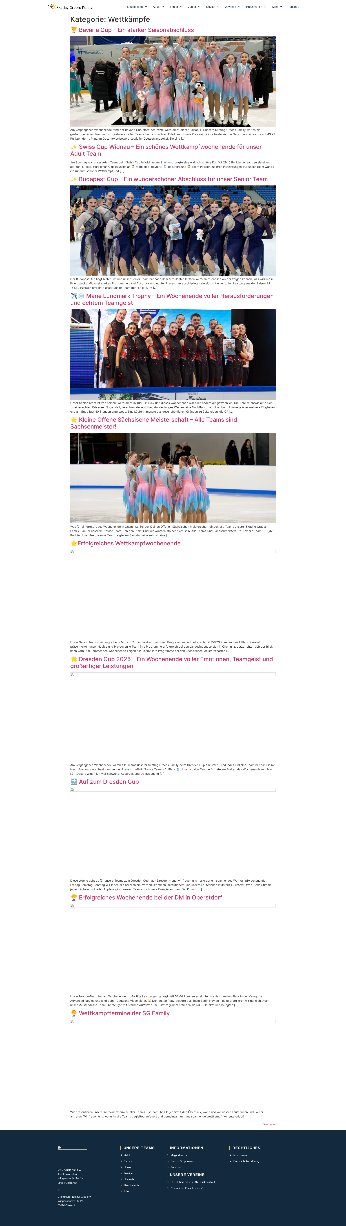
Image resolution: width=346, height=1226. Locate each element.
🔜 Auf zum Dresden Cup (104, 781)
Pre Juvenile (254, 6)
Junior (192, 6)
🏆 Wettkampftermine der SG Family (120, 1013)
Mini (275, 6)
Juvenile (230, 6)
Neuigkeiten (135, 6)
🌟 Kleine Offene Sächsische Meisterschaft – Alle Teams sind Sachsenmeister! (153, 423)
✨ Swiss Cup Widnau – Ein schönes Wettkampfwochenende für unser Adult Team (166, 150)
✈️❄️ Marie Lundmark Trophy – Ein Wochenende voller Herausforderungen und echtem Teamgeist (172, 299)
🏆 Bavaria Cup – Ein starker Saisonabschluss (132, 29)
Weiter (269, 1124)
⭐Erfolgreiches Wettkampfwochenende (125, 543)
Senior (174, 6)
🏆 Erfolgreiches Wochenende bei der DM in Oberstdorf (146, 897)
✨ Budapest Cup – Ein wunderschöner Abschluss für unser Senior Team (169, 179)
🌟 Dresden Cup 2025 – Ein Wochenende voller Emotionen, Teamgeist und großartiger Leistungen (171, 662)
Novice (210, 6)
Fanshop (293, 6)
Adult (156, 6)
